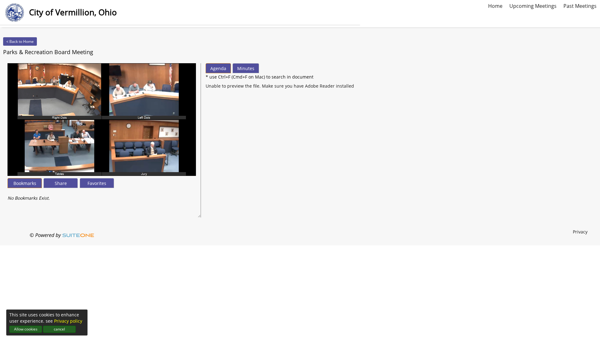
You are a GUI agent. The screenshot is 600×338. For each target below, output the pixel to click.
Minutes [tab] (245, 68)
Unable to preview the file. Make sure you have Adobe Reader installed (280, 86)
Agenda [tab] (218, 68)
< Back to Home (20, 41)
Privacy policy (68, 321)
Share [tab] (61, 183)
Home (495, 5)
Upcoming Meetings (533, 5)
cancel (59, 329)
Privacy (580, 232)
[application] (102, 119)
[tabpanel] (102, 195)
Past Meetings (580, 5)
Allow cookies (26, 329)
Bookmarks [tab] (24, 183)
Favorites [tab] (97, 183)
